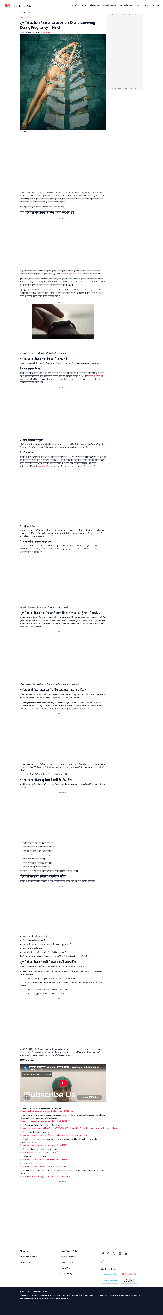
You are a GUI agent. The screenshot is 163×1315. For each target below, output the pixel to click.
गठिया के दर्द (41, 466)
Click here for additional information (63, 1298)
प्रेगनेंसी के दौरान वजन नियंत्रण (71, 274)
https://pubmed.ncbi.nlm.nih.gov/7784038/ (39, 1152)
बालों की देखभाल (126, 5)
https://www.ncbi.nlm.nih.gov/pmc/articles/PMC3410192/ (45, 1176)
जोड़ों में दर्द (46, 457)
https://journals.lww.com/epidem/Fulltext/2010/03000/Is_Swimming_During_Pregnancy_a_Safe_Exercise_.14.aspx (69, 1128)
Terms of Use (66, 1268)
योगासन (156, 5)
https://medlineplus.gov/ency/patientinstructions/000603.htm (46, 1111)
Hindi (29, 17)
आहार (147, 5)
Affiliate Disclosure (68, 1256)
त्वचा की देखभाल (109, 5)
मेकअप (138, 5)
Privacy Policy (66, 1262)
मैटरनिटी (82, 623)
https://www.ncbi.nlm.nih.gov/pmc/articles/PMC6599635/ (45, 1121)
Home (22, 17)
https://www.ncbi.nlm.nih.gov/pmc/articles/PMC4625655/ (45, 1145)
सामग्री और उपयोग (79, 5)
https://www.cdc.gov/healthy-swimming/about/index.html (45, 1159)
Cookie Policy (66, 1273)
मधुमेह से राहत (94, 533)
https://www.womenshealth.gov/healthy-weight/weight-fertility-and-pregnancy (54, 1135)
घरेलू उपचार (94, 5)
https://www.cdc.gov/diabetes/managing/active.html (43, 1166)
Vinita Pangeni (46, 32)
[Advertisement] (63, 160)
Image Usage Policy (69, 1251)
